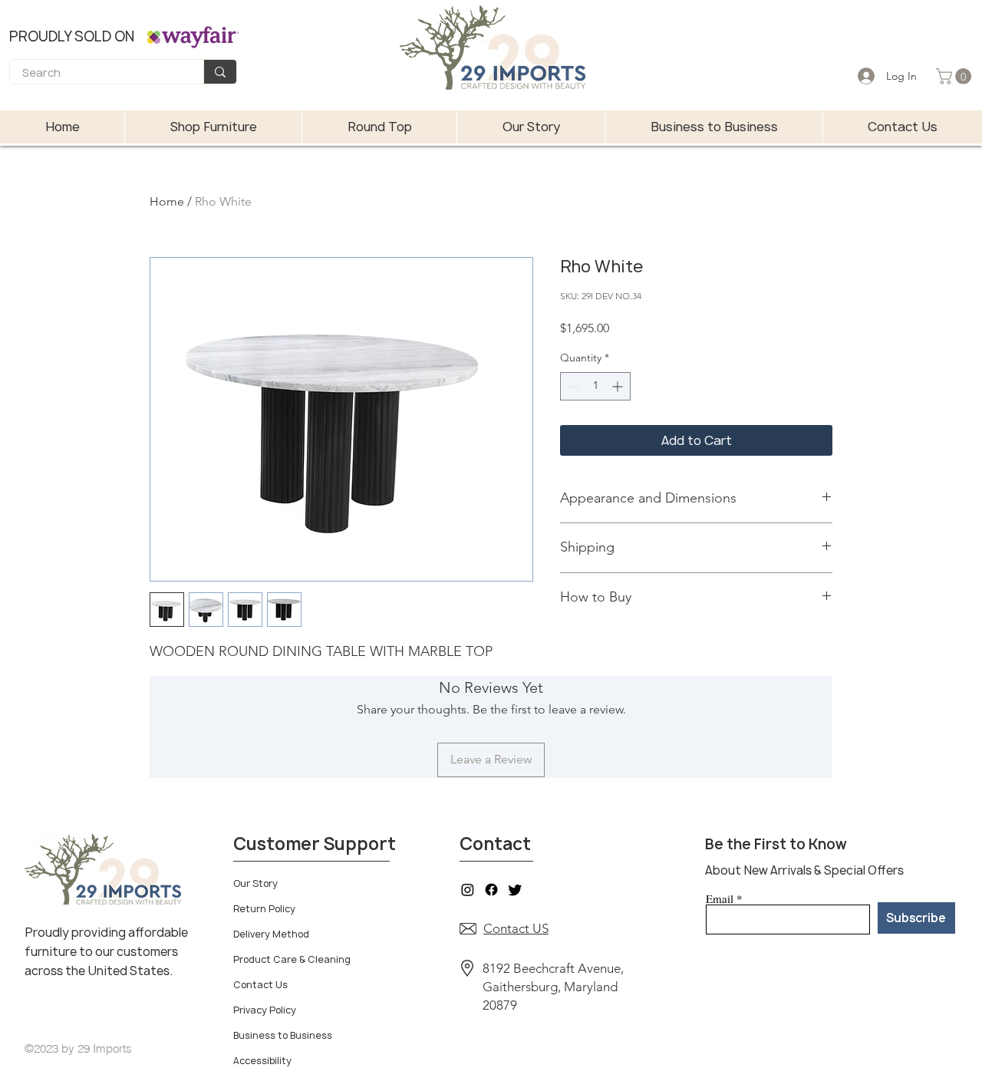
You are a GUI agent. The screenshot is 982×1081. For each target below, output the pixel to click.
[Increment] (618, 386)
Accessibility (262, 1060)
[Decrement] (572, 386)
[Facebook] (491, 890)
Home (167, 201)
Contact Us (260, 984)
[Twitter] (515, 890)
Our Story (255, 883)
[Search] (219, 72)
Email (719, 899)
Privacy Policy (264, 1010)
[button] (955, 76)
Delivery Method (271, 934)
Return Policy (264, 908)
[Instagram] (468, 890)
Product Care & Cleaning (292, 959)
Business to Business (282, 1035)
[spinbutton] (595, 386)
